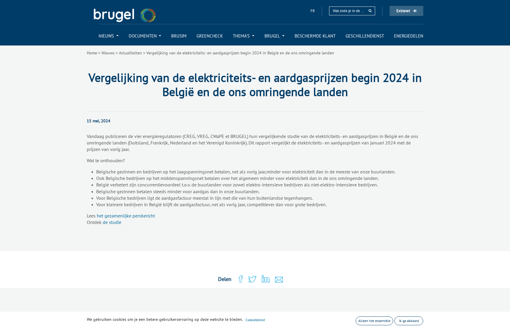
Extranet (403, 10)
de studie (112, 222)
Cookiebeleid (255, 320)
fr (313, 10)
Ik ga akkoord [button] (409, 320)
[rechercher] (370, 10)
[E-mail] (276, 280)
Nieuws (108, 53)
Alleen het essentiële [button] (374, 320)
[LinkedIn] (263, 279)
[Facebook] (238, 279)
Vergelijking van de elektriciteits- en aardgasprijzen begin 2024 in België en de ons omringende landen (240, 53)
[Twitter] (249, 279)
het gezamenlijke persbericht (126, 216)
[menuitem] (109, 36)
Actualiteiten (130, 53)
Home (92, 53)
